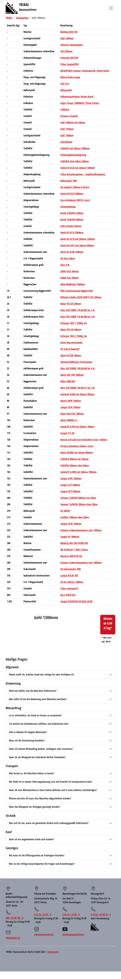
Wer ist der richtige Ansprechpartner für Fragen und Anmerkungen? (42, 864)
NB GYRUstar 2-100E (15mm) (74, 549)
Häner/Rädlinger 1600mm (72, 284)
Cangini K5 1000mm (69, 536)
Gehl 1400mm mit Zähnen (72, 122)
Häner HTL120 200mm (70, 303)
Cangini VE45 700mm (70, 407)
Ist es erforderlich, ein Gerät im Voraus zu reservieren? (35, 715)
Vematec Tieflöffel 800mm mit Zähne (78, 498)
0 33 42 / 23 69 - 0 (71, 914)
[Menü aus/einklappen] (111, 8)
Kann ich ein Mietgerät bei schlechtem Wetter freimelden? (37, 757)
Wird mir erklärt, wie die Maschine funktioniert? (33, 690)
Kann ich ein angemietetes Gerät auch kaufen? (31, 839)
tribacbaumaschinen (44, 934)
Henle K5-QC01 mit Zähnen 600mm (77, 245)
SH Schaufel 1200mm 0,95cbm (74, 187)
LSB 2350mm (66, 51)
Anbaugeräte (22, 18)
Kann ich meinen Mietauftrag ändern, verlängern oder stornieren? (41, 749)
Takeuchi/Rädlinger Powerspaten (76, 362)
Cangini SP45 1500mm (70, 478)
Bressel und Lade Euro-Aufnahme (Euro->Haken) (83, 439)
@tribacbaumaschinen (73, 934)
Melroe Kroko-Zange (70, 77)
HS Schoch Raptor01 (70, 349)
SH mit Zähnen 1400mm (71, 582)
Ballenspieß (66, 90)
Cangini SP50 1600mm (70, 523)
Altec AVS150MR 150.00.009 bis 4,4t (77, 368)
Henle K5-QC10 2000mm (71, 232)
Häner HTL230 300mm (70, 355)
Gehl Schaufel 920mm (70, 226)
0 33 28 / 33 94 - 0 (42, 914)
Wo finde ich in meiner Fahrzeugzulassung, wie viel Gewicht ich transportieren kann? (50, 781)
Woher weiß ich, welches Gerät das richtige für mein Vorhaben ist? (41, 674)
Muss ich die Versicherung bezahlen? (27, 740)
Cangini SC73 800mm (70, 485)
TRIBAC (9, 18)
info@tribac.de (13, 938)
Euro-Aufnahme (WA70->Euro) (75, 200)
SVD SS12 (64, 83)
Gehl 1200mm (67, 38)
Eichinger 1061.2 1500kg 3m (73, 336)
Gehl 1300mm (67, 135)
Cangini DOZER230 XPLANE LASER (76, 601)
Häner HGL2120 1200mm (72, 413)
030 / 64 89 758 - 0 (14, 918)
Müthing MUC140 (68, 32)
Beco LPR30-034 (67, 595)
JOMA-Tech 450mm (69, 278)
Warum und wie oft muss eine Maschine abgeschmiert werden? (40, 798)
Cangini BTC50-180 (69, 575)
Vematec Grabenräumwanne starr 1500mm (81, 530)
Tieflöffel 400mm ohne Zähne (74, 465)
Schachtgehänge (68, 206)
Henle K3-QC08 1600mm (71, 252)
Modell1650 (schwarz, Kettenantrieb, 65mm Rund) (84, 70)
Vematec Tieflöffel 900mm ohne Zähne (79, 504)
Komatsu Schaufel (69, 116)
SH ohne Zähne (67, 258)
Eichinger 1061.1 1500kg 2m (73, 323)
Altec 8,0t (64, 265)
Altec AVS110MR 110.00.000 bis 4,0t (77, 316)
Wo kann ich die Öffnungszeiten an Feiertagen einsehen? (36, 855)
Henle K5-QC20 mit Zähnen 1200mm (77, 168)
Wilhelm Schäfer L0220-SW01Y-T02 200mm (80, 297)
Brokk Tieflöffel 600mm (71, 219)
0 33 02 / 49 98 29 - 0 (101, 914)
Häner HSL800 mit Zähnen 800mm (76, 452)
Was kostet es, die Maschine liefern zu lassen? (31, 773)
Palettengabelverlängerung (73, 155)
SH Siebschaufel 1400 (70, 569)
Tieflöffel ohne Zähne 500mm (74, 161)
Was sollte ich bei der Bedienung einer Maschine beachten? (38, 699)
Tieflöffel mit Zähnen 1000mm (75, 148)
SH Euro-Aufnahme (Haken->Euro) (76, 446)
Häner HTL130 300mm (70, 329)
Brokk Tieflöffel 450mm (71, 213)
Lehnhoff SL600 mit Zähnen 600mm (77, 394)
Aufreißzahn (66, 142)
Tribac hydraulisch (69, 588)
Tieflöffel (64, 109)
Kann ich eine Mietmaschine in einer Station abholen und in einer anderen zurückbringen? (53, 790)
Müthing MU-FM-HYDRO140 (74, 543)
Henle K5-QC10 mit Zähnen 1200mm (77, 239)
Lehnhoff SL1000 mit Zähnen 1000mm (78, 472)
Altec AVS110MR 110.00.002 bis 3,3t (77, 310)
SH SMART (65, 511)
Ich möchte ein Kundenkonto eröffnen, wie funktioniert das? (39, 723)
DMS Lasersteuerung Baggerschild (76, 291)
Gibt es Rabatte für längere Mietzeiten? (28, 732)
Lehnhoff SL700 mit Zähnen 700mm (77, 426)
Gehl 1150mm (67, 129)
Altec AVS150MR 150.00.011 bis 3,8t (77, 388)
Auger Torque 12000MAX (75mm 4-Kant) (79, 103)
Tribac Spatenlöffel (69, 64)
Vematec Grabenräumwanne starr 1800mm (81, 562)
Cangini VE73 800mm (70, 491)
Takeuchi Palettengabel (71, 45)
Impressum (52, 952)
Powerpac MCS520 (69, 58)
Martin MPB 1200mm (70, 401)
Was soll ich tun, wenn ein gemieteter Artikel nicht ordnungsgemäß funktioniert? (49, 823)
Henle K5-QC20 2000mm (71, 193)
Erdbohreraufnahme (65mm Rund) (77, 96)
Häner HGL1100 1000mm (72, 375)
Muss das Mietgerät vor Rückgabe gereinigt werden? (34, 807)
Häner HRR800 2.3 (68, 420)
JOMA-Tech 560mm (69, 271)
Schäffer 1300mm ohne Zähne (74, 517)
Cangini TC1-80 (67, 433)
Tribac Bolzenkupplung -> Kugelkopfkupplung (82, 174)
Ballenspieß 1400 (68, 180)
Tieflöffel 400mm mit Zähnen (74, 459)
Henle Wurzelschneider (71, 342)
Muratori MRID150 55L (71, 556)
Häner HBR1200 (67, 381)
